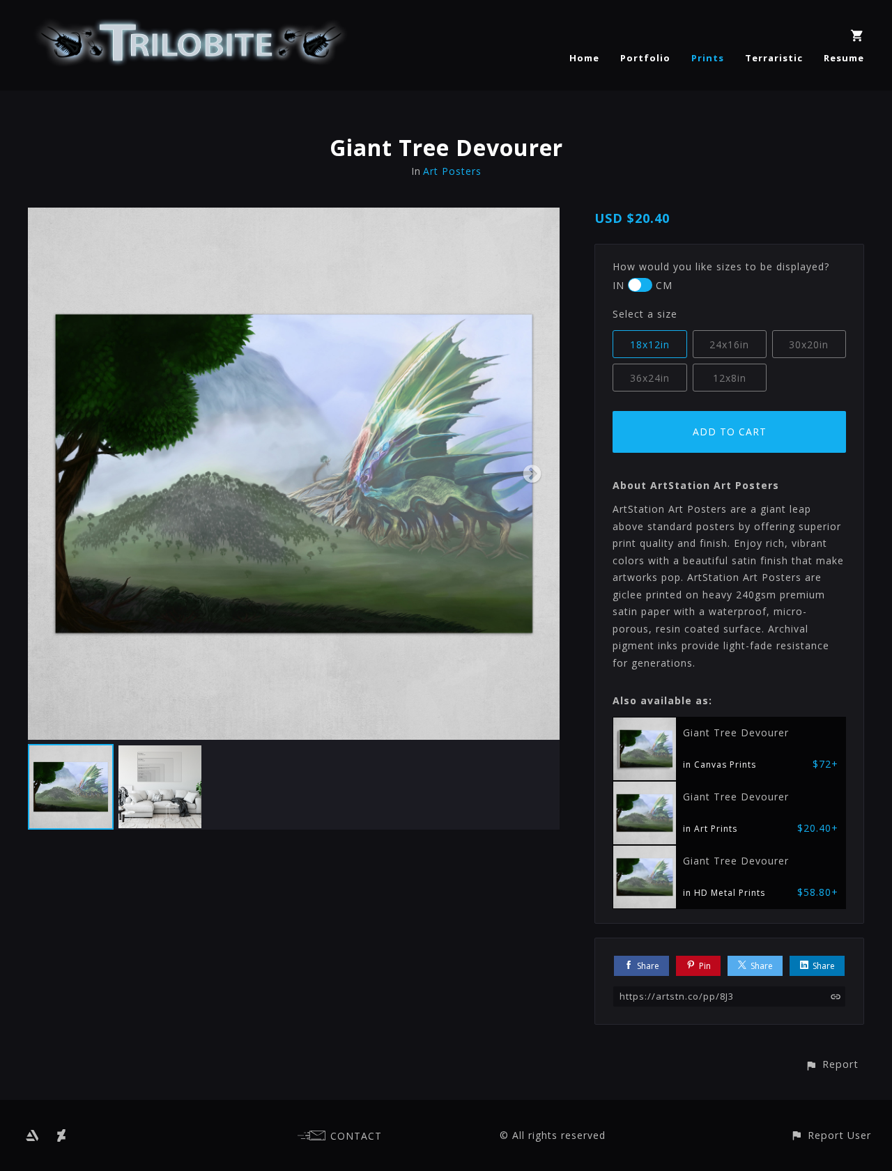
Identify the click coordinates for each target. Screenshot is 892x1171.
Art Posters (452, 171)
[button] (831, 1064)
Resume (844, 58)
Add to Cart (730, 431)
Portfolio (645, 58)
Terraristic (774, 58)
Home (584, 58)
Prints (707, 58)
